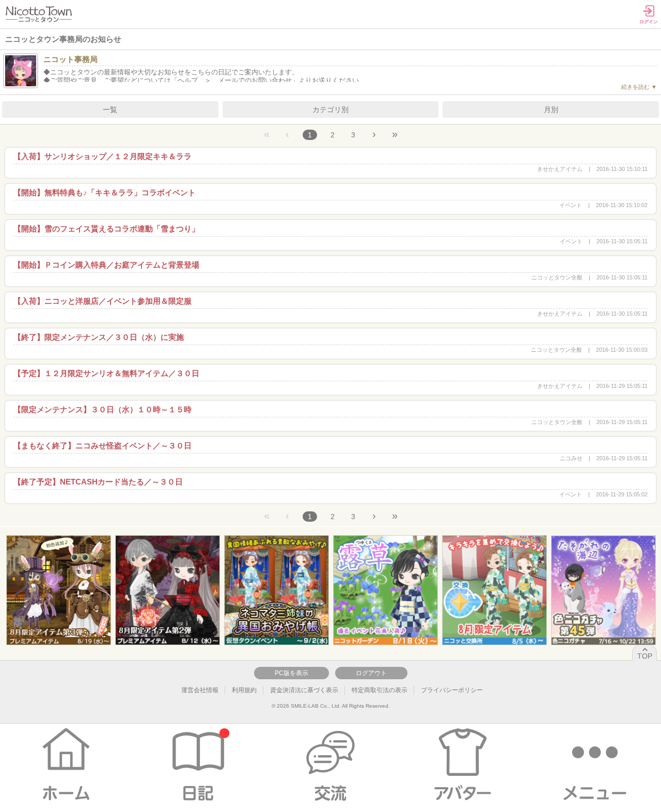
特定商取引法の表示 (379, 690)
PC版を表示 (291, 673)
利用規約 (244, 690)
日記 (198, 764)
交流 (330, 764)
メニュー (595, 764)
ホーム (66, 764)
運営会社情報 (199, 690)
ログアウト (371, 673)
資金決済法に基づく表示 (304, 690)
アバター (463, 764)
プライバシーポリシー (452, 690)
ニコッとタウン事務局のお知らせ (63, 39)
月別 (551, 109)
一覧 (110, 109)
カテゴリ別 (330, 109)
